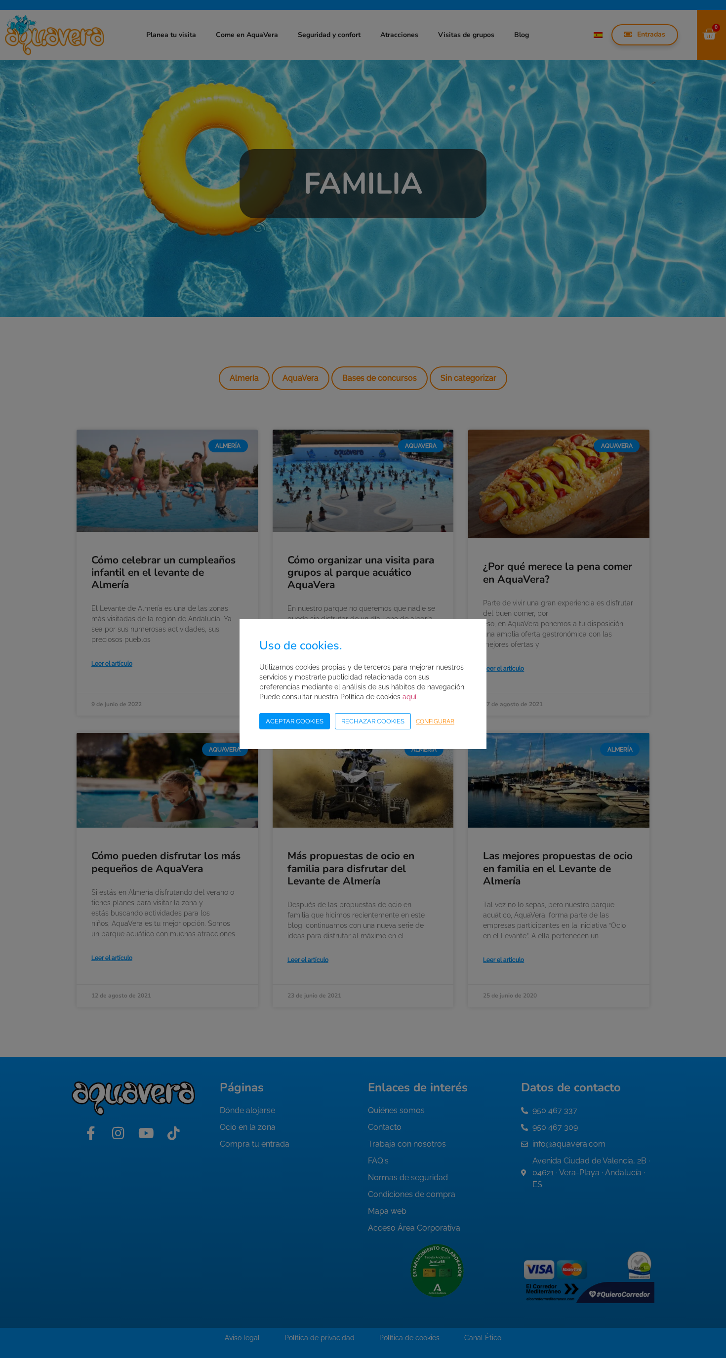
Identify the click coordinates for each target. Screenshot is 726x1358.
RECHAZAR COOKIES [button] (372, 721)
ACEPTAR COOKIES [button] (294, 721)
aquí (409, 697)
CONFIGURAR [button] (435, 721)
